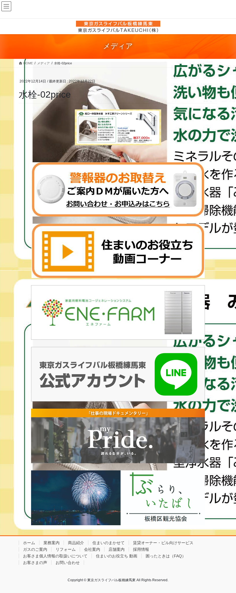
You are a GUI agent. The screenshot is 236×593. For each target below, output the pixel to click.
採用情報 (141, 549)
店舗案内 (117, 549)
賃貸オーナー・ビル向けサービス (163, 542)
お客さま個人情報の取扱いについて (55, 556)
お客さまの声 (35, 562)
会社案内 (92, 549)
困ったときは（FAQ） (166, 556)
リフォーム (66, 549)
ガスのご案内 (35, 549)
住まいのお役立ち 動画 (116, 556)
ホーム (29, 542)
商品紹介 (76, 542)
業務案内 (51, 542)
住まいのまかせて (108, 542)
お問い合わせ (68, 562)
